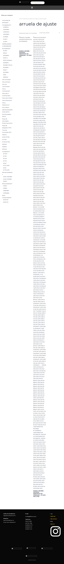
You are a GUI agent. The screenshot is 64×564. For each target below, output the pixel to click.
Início (20, 18)
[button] (32, 7)
